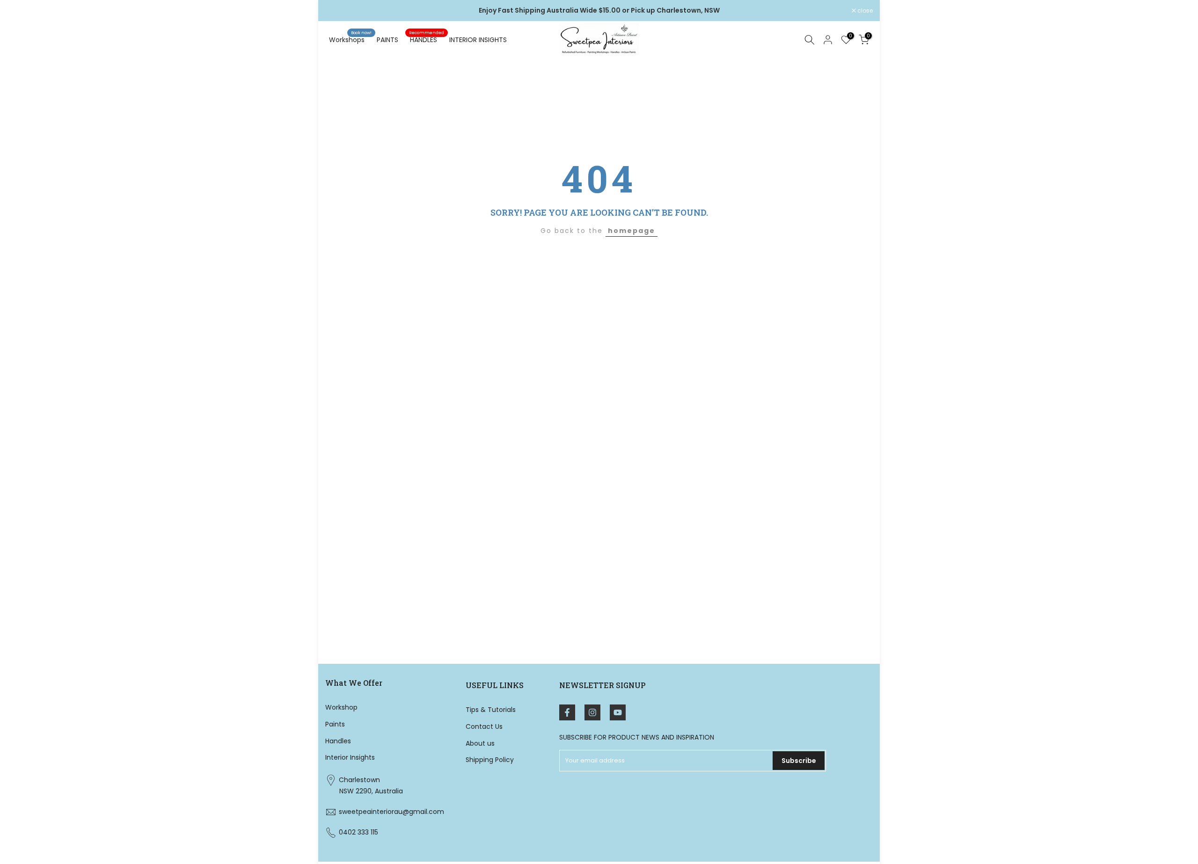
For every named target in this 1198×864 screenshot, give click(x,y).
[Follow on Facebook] (567, 712)
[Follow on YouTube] (618, 712)
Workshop (341, 707)
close (337, 11)
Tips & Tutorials (491, 709)
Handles (338, 740)
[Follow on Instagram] (592, 712)
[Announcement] (599, 10)
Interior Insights (350, 757)
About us (480, 743)
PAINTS (387, 39)
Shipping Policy (490, 759)
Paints (335, 723)
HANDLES (426, 39)
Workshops (350, 39)
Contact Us (484, 726)
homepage (631, 230)
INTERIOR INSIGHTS (478, 39)
